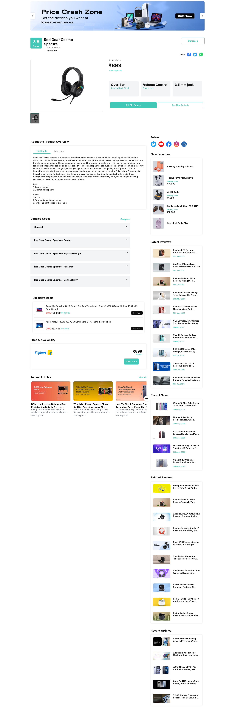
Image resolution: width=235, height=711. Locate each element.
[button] (133, 105)
